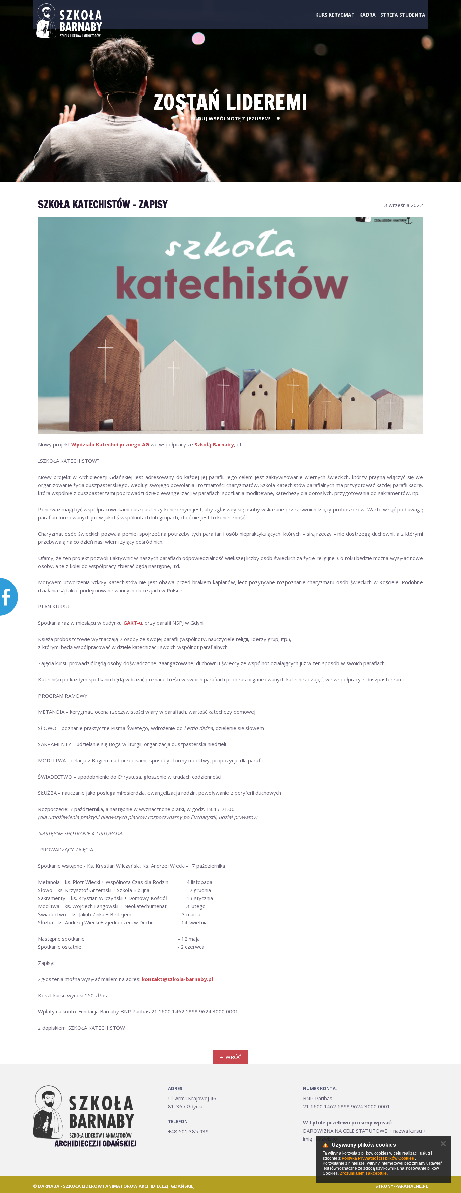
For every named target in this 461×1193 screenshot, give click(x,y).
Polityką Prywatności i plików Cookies (378, 1158)
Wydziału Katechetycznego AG (110, 444)
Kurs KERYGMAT (335, 14)
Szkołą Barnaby (214, 444)
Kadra (367, 14)
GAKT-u (132, 622)
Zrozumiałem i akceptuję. (364, 1173)
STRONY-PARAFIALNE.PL (401, 1186)
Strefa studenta (402, 14)
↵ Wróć (230, 1057)
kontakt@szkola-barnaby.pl (177, 979)
